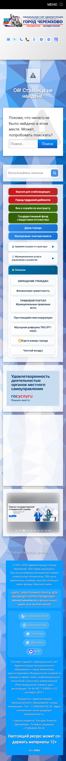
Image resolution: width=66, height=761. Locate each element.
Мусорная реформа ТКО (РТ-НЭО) (33, 329)
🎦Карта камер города (33, 340)
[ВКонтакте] (48, 39)
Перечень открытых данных (28, 552)
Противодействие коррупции (33, 317)
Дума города (33, 227)
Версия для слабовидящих (33, 191)
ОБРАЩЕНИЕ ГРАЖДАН (33, 281)
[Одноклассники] (34, 39)
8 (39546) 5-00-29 (27, 39)
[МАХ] (56, 39)
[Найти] (54, 173)
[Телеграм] (41, 39)
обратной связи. (42, 584)
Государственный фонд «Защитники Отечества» (33, 218)
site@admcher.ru (34, 714)
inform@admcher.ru (14, 39)
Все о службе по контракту (33, 208)
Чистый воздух (33, 350)
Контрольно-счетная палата (33, 236)
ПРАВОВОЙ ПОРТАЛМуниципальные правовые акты (33, 304)
